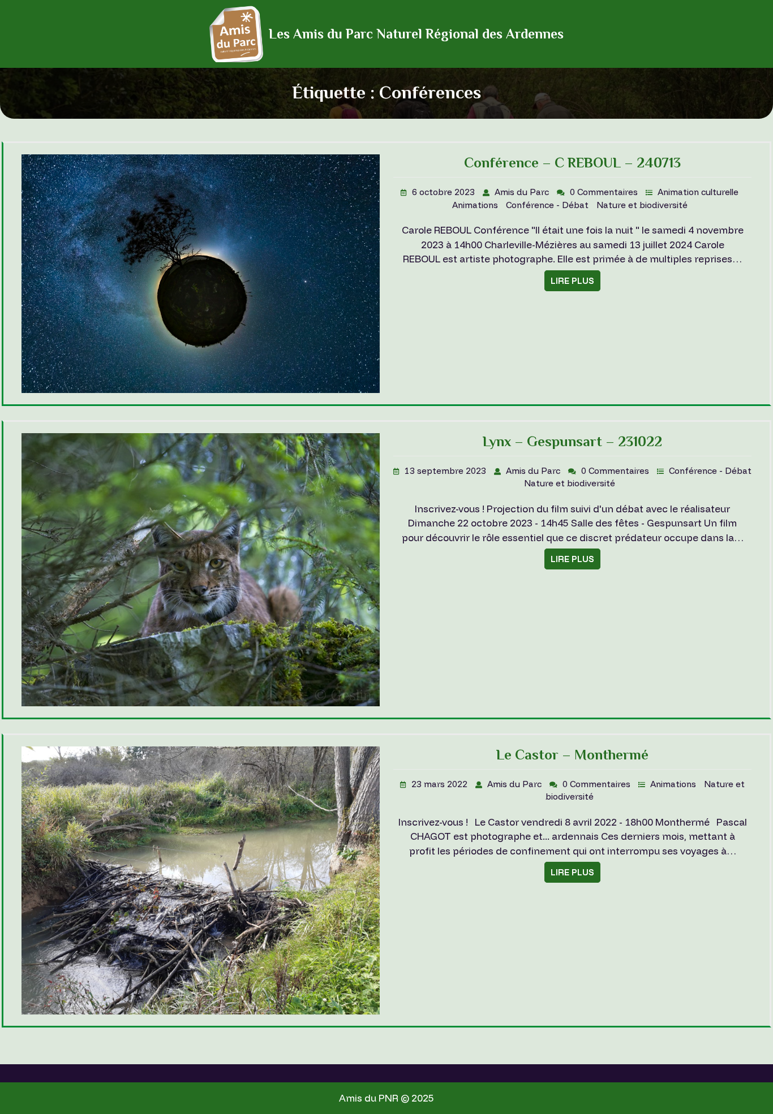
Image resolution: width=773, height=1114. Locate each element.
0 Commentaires (605, 192)
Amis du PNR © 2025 (386, 1098)
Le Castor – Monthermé (572, 754)
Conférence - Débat (548, 205)
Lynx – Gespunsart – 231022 (572, 441)
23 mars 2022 (440, 784)
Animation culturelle (698, 192)
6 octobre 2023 (444, 192)
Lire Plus (572, 280)
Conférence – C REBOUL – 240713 (572, 162)
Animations (476, 205)
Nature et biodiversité (642, 205)
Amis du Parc (523, 192)
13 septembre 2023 (446, 470)
